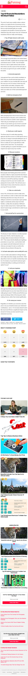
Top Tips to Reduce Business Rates (11, 436)
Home (4, 672)
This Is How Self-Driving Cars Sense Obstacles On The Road (14, 651)
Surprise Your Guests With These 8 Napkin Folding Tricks (13, 623)
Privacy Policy (16, 672)
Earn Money (20, 322)
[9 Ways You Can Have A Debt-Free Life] (14, 407)
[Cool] (2, 439)
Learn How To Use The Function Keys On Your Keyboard (11, 657)
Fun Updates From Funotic (10, 612)
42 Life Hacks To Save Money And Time (13, 455)
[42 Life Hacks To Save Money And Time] (14, 446)
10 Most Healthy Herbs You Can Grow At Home (12, 626)
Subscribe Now (14, 602)
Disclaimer (23, 672)
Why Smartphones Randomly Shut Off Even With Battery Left (12, 661)
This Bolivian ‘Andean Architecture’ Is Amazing (14, 588)
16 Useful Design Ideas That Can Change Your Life (13, 664)
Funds (16, 323)
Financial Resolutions (8, 323)
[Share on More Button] (24, 319)
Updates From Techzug (9, 648)
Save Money (23, 323)
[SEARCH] (26, 6)
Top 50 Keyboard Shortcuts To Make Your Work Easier (14, 516)
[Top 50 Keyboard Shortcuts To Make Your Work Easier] (14, 506)
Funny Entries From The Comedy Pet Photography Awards (13, 615)
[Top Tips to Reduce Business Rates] (14, 427)
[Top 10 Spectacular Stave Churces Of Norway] (14, 485)
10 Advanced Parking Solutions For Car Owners (12, 654)
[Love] (2, 458)
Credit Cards (5, 322)
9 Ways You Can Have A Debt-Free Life (13, 417)
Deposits (12, 322)
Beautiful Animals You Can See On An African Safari (12, 475)
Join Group (9, 672)
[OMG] (5, 458)
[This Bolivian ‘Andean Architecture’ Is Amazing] (14, 580)
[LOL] (2, 479)
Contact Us (14, 673)
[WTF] (5, 479)
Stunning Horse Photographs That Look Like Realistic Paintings (13, 619)
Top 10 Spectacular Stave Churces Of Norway (12, 495)
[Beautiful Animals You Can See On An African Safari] (14, 465)
